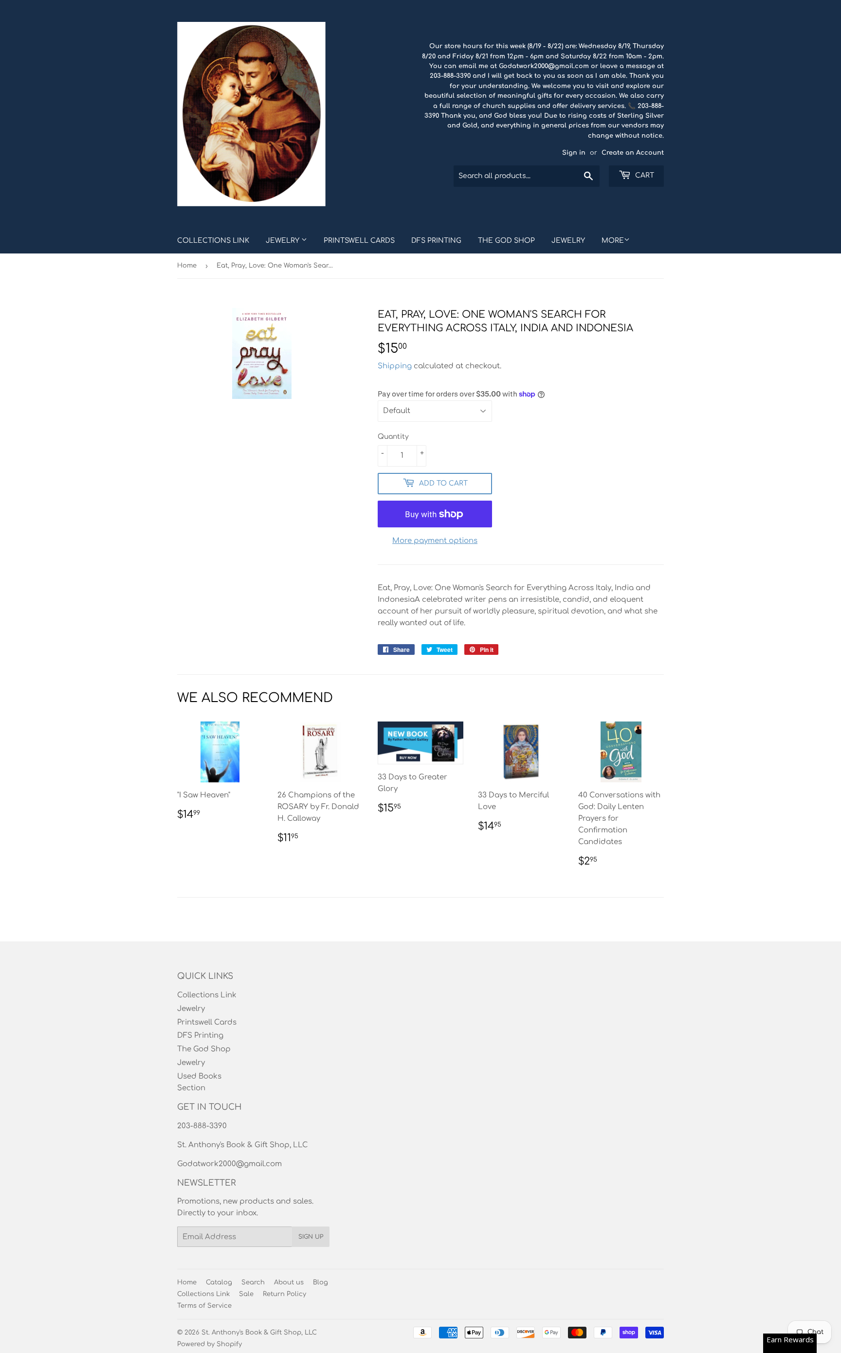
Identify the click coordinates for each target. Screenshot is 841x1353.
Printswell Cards (359, 240)
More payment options (434, 541)
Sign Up (310, 1236)
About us (289, 1282)
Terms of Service (204, 1305)
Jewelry (283, 240)
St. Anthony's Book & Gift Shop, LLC (259, 1332)
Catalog (219, 1282)
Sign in (573, 152)
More (613, 240)
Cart (643, 175)
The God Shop (506, 240)
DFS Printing (436, 240)
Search (253, 1282)
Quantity (393, 436)
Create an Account (633, 152)
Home (187, 265)
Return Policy (284, 1294)
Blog (320, 1282)
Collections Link (213, 240)
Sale (246, 1294)
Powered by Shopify (209, 1344)
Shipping (395, 366)
